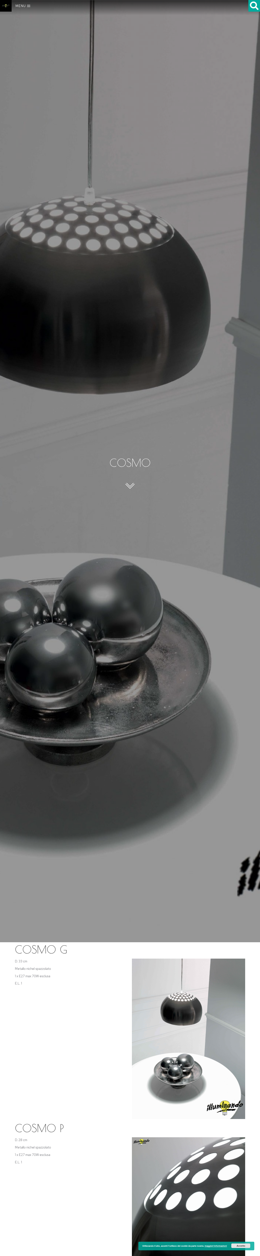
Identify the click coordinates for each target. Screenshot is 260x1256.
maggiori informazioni (216, 1245)
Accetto (241, 1245)
